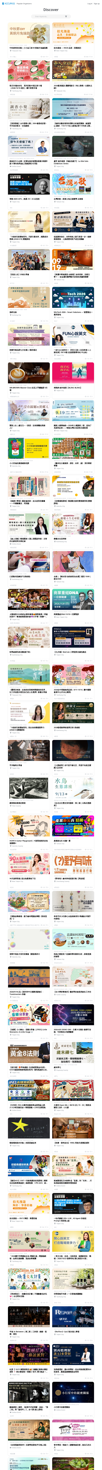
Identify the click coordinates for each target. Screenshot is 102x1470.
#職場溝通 (13, 547)
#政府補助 (57, 510)
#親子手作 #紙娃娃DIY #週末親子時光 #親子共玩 (25, 925)
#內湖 (12, 774)
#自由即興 (13, 850)
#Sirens (56, 170)
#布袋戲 (56, 208)
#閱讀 (12, 698)
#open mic (57, 1114)
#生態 (56, 812)
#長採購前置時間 (59, 132)
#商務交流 (57, 245)
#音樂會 (12, 963)
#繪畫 (56, 585)
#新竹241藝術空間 (16, 472)
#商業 (56, 623)
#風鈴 (56, 925)
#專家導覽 (57, 472)
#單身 (56, 1152)
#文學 (12, 1416)
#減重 (56, 1189)
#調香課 (12, 132)
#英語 (56, 1265)
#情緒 (56, 1454)
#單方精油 (13, 359)
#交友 (56, 774)
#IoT (55, 321)
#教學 (56, 736)
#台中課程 (13, 1189)
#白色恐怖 (57, 434)
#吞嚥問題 (13, 585)
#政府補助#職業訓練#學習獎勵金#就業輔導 (67, 850)
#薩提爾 (12, 1454)
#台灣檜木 (13, 812)
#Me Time (57, 1303)
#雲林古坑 (57, 1001)
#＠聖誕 (12, 661)
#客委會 (12, 94)
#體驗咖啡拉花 (14, 396)
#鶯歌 (12, 1227)
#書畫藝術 (13, 510)
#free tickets (14, 1038)
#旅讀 (56, 283)
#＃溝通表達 (14, 1001)
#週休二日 (13, 736)
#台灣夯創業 (14, 170)
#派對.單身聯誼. (15, 623)
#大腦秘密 (13, 245)
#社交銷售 (13, 1076)
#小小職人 (13, 57)
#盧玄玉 (12, 434)
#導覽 (56, 57)
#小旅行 (12, 321)
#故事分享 (13, 1340)
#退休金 (56, 1378)
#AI (11, 208)
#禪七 (56, 1076)
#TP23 (12, 283)
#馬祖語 (56, 887)
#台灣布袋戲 (58, 94)
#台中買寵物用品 (59, 698)
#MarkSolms (58, 963)
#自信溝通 (57, 359)
